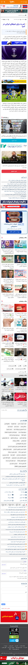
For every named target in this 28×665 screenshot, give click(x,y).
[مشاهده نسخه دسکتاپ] (2, 2)
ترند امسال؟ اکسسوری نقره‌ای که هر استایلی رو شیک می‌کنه (14, 187)
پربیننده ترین (9, 505)
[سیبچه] (14, 630)
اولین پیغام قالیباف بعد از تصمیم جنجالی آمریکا (16, 507)
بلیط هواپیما (13, 424)
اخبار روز (16, 646)
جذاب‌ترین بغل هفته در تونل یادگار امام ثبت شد (16, 546)
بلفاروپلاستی (7, 424)
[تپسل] (2, 117)
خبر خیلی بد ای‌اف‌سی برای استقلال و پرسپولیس (15, 476)
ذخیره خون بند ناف (22, 452)
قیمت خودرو (22, 495)
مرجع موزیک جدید (22, 432)
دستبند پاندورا (9, 429)
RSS (10, 649)
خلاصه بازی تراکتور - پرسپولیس (19, 534)
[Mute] (5, 132)
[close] (1, 655)
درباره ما (5, 646)
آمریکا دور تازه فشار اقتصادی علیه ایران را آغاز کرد (16, 524)
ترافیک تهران (22, 498)
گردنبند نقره (10, 426)
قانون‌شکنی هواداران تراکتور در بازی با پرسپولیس (16, 527)
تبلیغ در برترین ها (11, 647)
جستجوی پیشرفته (15, 649)
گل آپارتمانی (23, 441)
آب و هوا (10, 495)
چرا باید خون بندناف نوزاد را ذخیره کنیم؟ (18, 182)
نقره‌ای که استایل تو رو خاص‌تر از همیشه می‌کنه (16, 184)
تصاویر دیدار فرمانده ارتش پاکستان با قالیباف (17, 554)
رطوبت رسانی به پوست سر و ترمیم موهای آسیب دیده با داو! (14, 189)
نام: (26, 586)
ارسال (3, 604)
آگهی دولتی (4, 647)
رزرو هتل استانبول (14, 438)
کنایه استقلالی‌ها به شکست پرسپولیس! (18, 517)
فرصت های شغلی (19, 647)
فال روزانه (10, 498)
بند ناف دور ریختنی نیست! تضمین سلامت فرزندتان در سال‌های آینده (15, 195)
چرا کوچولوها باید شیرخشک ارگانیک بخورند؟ (17, 198)
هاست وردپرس (6, 455)
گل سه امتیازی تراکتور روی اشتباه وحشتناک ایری (16, 544)
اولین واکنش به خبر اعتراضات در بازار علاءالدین (16, 522)
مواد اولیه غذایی (23, 438)
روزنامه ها (23, 492)
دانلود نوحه (13, 455)
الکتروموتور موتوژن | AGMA (20, 466)
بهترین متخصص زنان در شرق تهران (19, 458)
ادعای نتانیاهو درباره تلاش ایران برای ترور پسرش (16, 539)
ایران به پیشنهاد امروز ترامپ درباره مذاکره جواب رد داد (15, 509)
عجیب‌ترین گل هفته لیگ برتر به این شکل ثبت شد (16, 519)
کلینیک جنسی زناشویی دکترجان (19, 449)
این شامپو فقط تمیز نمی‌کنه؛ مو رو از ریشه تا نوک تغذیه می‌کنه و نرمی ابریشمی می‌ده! (15, 192)
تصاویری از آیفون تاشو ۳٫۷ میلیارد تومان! (18, 542)
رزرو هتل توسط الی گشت (14, 435)
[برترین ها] (12, 2)
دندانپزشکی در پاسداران (21, 455)
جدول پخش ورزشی (8, 500)
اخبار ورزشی (11, 646)
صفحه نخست (22, 646)
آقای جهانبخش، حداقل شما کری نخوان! (17, 482)
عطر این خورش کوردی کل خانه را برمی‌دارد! (17, 532)
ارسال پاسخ (4, 564)
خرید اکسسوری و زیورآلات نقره (20, 429)
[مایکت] (14, 641)
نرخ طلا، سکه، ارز (8, 492)
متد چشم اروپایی (5, 438)
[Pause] (3, 132)
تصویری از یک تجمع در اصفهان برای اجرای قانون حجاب (15, 549)
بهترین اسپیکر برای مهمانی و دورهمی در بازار (17, 180)
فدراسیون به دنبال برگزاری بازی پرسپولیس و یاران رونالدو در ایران (13, 479)
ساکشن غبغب (23, 426)
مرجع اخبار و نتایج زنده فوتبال (11, 432)
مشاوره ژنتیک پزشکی (7, 449)
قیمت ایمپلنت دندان (22, 424)
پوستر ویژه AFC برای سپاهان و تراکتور (17, 474)
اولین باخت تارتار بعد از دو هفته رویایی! (18, 537)
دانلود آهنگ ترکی (6, 458)
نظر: (26, 592)
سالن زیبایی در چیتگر (12, 452)
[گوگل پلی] (14, 633)
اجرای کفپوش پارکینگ (21, 461)
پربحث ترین (3, 505)
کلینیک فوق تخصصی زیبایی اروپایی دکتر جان (17, 446)
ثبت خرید (14, 141)
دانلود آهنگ (23, 435)
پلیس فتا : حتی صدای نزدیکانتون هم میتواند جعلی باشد (15, 186)
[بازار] (14, 637)
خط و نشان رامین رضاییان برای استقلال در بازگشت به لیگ (14, 512)
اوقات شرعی (22, 500)
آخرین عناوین (23, 505)
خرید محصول (14, 171)
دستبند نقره (16, 426)
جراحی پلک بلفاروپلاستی (21, 444)
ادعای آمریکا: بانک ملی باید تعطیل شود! (18, 514)
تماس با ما (25, 647)
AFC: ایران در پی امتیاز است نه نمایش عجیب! (15, 485)
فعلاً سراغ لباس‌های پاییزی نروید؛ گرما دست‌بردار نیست (15, 529)
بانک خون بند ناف (22, 463)
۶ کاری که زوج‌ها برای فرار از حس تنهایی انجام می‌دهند (15, 552)
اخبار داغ (17, 505)
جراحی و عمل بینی (13, 463)
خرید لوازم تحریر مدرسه (10, 461)
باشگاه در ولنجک (16, 441)
